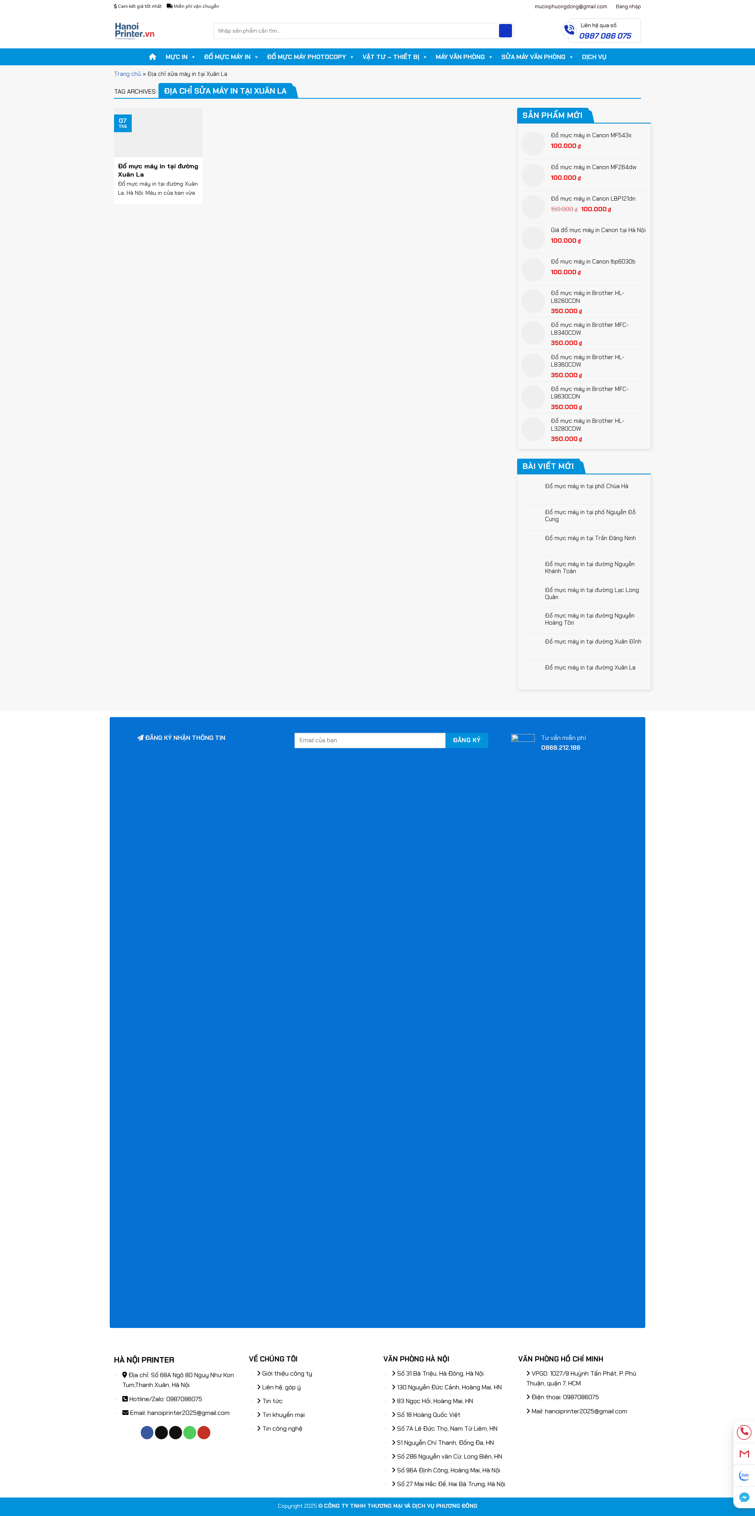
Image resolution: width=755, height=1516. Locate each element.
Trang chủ (127, 74)
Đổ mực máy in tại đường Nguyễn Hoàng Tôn (590, 619)
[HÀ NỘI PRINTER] (158, 30)
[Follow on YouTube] (203, 1432)
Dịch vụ (594, 57)
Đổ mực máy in (227, 57)
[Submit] (505, 30)
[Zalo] (744, 1475)
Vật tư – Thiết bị (391, 57)
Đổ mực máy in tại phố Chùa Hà (586, 486)
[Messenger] (744, 1497)
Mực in (177, 57)
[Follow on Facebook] (147, 1432)
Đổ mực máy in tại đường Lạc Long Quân (592, 593)
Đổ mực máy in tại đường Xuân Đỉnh (593, 641)
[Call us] (189, 1432)
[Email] (744, 1454)
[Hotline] (744, 1432)
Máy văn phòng (460, 57)
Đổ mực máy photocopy (306, 57)
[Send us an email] (175, 1432)
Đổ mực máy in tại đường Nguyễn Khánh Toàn (590, 568)
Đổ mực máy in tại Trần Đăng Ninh (590, 538)
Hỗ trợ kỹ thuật (499, 6)
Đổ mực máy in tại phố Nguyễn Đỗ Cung (590, 516)
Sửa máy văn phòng (533, 57)
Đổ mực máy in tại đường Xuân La (590, 667)
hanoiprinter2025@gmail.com (188, 1413)
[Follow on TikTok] (161, 1432)
